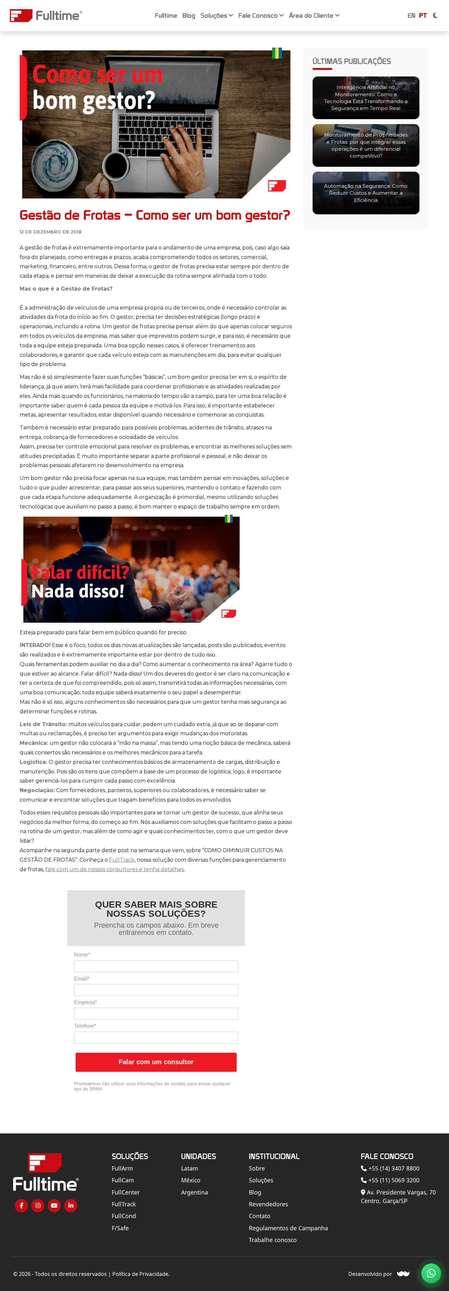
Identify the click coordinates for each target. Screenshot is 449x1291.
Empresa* (85, 1002)
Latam (189, 1168)
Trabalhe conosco (273, 1240)
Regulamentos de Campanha (288, 1228)
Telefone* (85, 1026)
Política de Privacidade (140, 1274)
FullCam (123, 1180)
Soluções (261, 1180)
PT (423, 15)
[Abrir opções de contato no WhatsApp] (431, 1273)
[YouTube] (54, 1205)
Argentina (194, 1192)
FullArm (122, 1168)
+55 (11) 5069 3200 (393, 1180)
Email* (81, 978)
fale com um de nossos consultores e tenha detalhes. (115, 869)
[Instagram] (37, 1205)
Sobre (257, 1168)
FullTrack (121, 860)
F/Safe (120, 1228)
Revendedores (268, 1204)
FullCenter (126, 1192)
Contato (260, 1216)
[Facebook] (21, 1205)
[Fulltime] (46, 16)
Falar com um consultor (156, 1061)
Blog (255, 1192)
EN (411, 15)
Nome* (82, 954)
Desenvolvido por (370, 1274)
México (191, 1180)
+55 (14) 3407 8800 (393, 1168)
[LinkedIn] (70, 1205)
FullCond (124, 1216)
